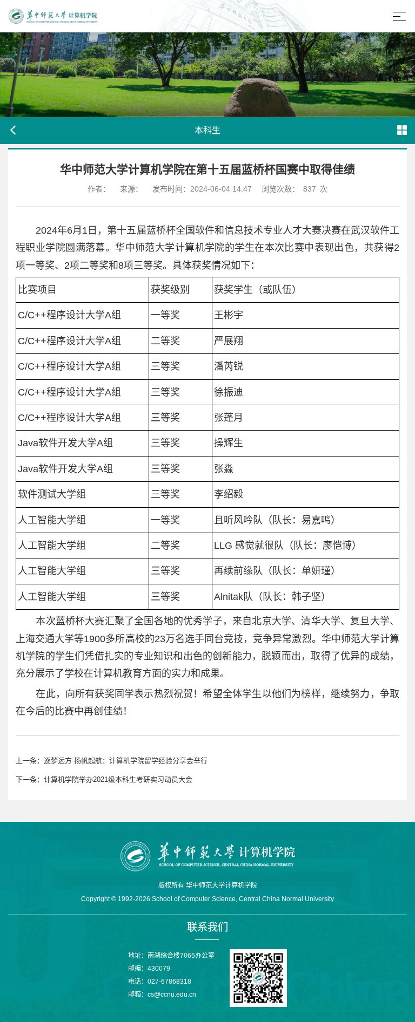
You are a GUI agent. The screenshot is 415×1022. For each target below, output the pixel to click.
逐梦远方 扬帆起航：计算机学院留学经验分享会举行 (126, 761)
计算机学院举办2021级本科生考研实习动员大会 (118, 779)
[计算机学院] (207, 855)
